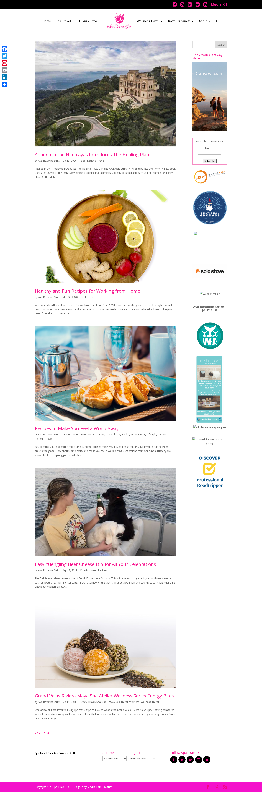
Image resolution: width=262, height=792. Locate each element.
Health (84, 297)
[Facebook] (4, 48)
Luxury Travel (89, 21)
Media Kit (219, 5)
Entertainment (89, 434)
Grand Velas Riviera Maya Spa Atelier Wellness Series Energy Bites (104, 695)
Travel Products (179, 21)
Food (82, 160)
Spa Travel (63, 21)
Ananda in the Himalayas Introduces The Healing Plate (93, 154)
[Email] (4, 70)
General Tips (113, 434)
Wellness (134, 702)
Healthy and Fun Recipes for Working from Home (87, 291)
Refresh (39, 438)
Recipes (91, 160)
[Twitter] (4, 55)
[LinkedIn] (4, 77)
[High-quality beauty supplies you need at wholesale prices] (209, 427)
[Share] (4, 84)
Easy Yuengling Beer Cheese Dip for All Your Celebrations (95, 564)
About (203, 21)
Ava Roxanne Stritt (49, 160)
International (138, 434)
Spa (98, 702)
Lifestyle (151, 434)
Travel (100, 160)
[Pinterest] (4, 63)
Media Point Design (99, 787)
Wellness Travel (148, 21)
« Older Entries (43, 733)
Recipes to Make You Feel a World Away (77, 428)
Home (47, 21)
